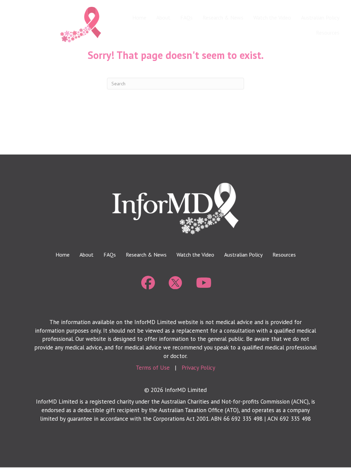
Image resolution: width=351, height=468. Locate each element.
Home (139, 17)
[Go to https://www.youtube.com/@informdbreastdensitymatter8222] (203, 283)
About (163, 17)
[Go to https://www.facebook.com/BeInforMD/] (148, 283)
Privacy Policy (198, 367)
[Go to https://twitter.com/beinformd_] (175, 283)
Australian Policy (320, 17)
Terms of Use (153, 367)
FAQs (186, 17)
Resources (327, 32)
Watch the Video (272, 17)
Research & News (223, 17)
